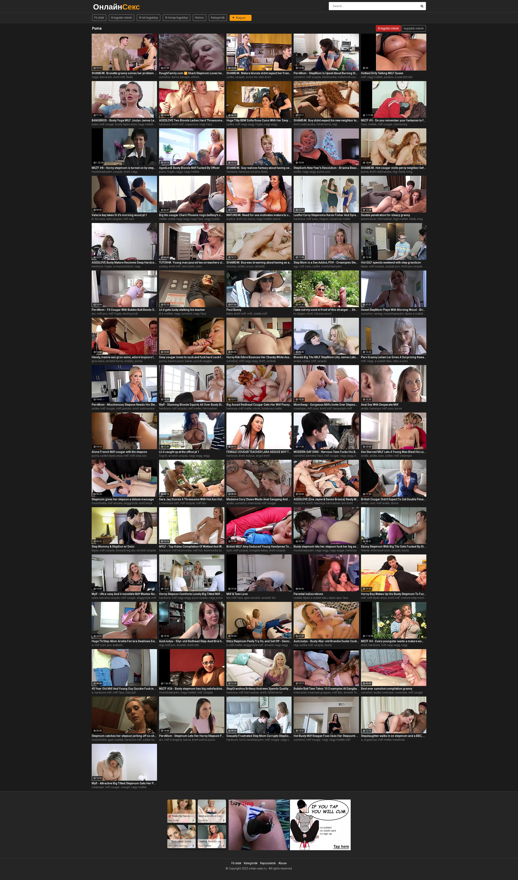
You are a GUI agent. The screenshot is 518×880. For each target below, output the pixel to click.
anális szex (377, 455)
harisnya (244, 171)
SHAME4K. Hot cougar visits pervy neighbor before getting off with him (393, 167)
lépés (364, 266)
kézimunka (329, 77)
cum (372, 503)
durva (175, 77)
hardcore (165, 124)
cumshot (164, 77)
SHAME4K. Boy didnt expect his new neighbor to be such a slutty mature (326, 120)
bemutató (188, 266)
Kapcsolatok (268, 863)
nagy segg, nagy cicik (353, 455)
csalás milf (260, 313)
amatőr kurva (114, 361)
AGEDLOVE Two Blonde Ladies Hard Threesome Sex (191, 120)
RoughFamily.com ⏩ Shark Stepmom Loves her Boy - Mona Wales (191, 73)
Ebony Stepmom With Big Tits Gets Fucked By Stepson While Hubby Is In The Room (393, 546)
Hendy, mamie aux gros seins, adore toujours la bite (124, 357)
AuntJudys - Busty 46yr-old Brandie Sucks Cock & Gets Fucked (326, 641)
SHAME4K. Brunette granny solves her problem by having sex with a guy (124, 73)
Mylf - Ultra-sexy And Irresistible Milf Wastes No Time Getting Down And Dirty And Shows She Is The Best (124, 594)
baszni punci (176, 361)
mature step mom (412, 597)
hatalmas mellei (340, 219)
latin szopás (114, 219)
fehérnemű (323, 124)
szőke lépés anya (111, 455)
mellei (163, 219)
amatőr (181, 645)
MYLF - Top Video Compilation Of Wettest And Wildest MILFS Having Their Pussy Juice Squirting (191, 546)
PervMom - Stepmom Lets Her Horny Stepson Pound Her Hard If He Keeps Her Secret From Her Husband (191, 735)
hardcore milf (170, 503)
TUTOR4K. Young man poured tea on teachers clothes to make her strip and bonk (191, 262)
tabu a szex (400, 361)
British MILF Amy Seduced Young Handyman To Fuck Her (259, 546)
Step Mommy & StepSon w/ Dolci (113, 546)
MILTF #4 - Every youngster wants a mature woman (393, 641)
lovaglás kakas (258, 550)
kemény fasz (314, 455)
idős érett (265, 77)
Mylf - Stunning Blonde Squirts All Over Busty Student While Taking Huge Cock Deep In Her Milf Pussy (191, 404)
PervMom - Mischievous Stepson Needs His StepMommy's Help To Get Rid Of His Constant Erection (124, 404)
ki (295, 313)
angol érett (263, 455)
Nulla (129, 77)
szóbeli (271, 361)
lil (92, 219)
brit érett (347, 503)
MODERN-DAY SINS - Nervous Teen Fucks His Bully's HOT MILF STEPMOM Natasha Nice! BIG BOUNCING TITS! (326, 451)
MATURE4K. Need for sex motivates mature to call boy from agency (259, 215)
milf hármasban (249, 692)
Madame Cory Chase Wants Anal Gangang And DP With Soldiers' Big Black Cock (259, 499)
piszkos (389, 77)
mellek (372, 124)
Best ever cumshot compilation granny (386, 688)
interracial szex (380, 550)
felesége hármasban (327, 503)
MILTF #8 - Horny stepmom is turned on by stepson (124, 167)
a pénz (230, 219)
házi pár (131, 692)
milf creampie (403, 455)
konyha (255, 171)
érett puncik (130, 313)
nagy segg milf (290, 739)
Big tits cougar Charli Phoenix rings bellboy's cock (191, 215)
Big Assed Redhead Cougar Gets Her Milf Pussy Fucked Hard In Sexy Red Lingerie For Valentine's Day (259, 404)
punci (162, 171)
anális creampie (384, 692)
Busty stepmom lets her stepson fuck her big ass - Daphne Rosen (326, 546)
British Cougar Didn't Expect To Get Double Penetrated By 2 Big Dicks (393, 499)
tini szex (100, 219)
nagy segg (270, 124)
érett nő (241, 219)
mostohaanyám (102, 171)
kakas (188, 361)
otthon (195, 77)
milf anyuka (115, 503)
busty (405, 550)
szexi (95, 124)
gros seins (98, 361)
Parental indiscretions (308, 594)
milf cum (128, 219)
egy (296, 266)
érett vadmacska (304, 124)
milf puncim (124, 408)
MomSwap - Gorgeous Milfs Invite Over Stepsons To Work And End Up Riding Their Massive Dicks (326, 404)
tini (228, 597)
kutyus (250, 455)
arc (94, 313)
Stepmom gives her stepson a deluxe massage (123, 499)
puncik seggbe (203, 361)
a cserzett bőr (404, 77)
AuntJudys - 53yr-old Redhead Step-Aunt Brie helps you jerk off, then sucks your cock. (191, 641)
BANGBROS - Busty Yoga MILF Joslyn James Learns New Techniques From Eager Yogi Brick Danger (124, 120)
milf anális (383, 503)
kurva (398, 408)
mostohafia (99, 503)
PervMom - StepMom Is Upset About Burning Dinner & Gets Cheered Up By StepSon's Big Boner (326, 73)
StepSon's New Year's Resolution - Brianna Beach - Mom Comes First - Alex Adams (326, 167)
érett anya (145, 503)
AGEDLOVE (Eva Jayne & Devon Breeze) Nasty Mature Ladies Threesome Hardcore (326, 499)
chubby (129, 361)
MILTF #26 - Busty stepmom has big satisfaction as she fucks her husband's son (191, 688)
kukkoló (118, 645)
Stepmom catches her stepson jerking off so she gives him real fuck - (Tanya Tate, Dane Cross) (124, 735)
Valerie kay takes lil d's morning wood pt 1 (119, 215)
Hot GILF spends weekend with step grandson (391, 262)
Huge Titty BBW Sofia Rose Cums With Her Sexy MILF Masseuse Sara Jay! (259, 120)
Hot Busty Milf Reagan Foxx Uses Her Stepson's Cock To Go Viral (326, 735)
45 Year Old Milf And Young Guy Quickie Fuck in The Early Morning (124, 688)
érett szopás (277, 550)
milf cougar (107, 124)
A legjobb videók (121, 17)
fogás (259, 124)
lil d (161, 313)
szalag (163, 266)
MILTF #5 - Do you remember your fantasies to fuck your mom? (393, 120)
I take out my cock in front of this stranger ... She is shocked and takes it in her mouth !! (326, 309)
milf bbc (201, 503)
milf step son (138, 455)
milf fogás (115, 313)
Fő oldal (99, 17)
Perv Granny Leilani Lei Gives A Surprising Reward (393, 357)
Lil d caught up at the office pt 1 (179, 451)
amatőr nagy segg (276, 645)
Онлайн (103, 7)
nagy (134, 171)
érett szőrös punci (203, 739)
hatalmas (399, 739)
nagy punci (216, 597)
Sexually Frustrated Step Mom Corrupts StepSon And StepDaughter (259, 735)
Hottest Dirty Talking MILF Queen (382, 73)
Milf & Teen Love (237, 594)
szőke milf (306, 645)
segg (206, 455)
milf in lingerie (173, 739)
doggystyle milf (146, 597)
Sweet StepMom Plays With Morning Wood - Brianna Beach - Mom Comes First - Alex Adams (393, 309)
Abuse (282, 863)
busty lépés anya (126, 124)
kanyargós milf (342, 408)
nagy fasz (205, 124)
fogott (163, 455)
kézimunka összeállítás (219, 550)
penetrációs (368, 219)
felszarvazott (323, 313)
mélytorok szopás (349, 77)
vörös (256, 408)
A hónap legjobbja (176, 17)
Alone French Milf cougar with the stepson (119, 451)
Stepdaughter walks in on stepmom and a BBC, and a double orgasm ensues (393, 735)
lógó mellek (400, 219)
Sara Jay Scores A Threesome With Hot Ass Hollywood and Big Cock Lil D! (191, 499)
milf (363, 77)
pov (328, 171)
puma (320, 171)
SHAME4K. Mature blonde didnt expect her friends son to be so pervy (259, 73)
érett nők (193, 645)
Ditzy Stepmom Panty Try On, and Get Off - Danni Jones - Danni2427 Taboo (259, 641)
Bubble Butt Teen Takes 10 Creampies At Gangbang (326, 688)
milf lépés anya (377, 597)
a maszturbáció (123, 266)
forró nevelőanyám (251, 739)
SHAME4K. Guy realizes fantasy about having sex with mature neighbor (259, 167)
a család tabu (383, 361)
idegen (301, 313)
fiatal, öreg (416, 219)
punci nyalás (200, 597)
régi (334, 124)
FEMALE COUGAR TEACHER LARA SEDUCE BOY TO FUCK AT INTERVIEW (259, 451)
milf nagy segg (244, 124)
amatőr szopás (178, 455)
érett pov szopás (411, 266)
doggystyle (131, 503)
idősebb (260, 266)
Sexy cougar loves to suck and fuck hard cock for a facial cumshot (191, 357)
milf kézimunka (182, 550)
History (199, 17)
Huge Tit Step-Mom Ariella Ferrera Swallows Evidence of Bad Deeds (124, 641)
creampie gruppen (319, 692)
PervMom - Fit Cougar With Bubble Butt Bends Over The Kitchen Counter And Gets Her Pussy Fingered (124, 309)
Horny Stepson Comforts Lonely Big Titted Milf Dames (191, 594)
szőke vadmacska (154, 739)
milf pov (102, 313)
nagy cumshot (183, 313)
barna (251, 219)
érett (127, 171)
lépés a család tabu (417, 313)
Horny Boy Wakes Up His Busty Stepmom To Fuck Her (393, 594)
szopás (240, 77)
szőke (230, 77)
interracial (254, 503)
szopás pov (392, 266)
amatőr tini (269, 597)
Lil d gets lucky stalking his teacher (182, 309)
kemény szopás (110, 597)
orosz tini (252, 77)
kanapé (185, 77)
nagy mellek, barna (268, 219)
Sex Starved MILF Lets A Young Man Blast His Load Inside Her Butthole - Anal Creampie (393, 451)
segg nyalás (212, 219)
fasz (364, 124)
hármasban (384, 219)
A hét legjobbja (148, 17)
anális (297, 361)
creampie (300, 408)
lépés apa (335, 597)
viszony (231, 266)
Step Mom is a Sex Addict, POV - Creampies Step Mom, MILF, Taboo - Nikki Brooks (326, 262)
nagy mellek (375, 77)
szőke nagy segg (178, 219)
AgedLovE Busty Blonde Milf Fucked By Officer (189, 167)
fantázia (231, 171)
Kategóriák (218, 17)
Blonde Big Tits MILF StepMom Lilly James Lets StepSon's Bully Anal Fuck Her (326, 357)
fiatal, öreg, (406, 171)
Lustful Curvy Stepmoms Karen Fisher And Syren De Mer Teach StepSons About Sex (326, 215)
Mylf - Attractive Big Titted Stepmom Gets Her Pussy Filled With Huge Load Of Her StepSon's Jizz (124, 783)
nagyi (95, 77)
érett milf (119, 77)
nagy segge (337, 550)
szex (199, 266)
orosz (250, 266)
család (298, 597)
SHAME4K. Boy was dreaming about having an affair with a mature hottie (259, 262)
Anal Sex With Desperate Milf (379, 404)
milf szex (312, 219)
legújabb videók (414, 28)
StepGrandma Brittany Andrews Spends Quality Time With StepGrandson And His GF (259, 688)
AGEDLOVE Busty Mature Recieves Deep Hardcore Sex (124, 262)
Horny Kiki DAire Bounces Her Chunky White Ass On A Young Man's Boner (259, 357)
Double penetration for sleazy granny (385, 215)
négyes (324, 219)
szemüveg (400, 124)
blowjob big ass (125, 550)
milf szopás (313, 77)
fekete (365, 550)
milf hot (198, 550)
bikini (229, 313)
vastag (378, 313)
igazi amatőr (252, 597)
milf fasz (237, 597)
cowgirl (125, 787)
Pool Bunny (233, 309)
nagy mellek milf (148, 124)
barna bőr (106, 77)
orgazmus (191, 124)
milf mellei (194, 408)
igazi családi (115, 739)
